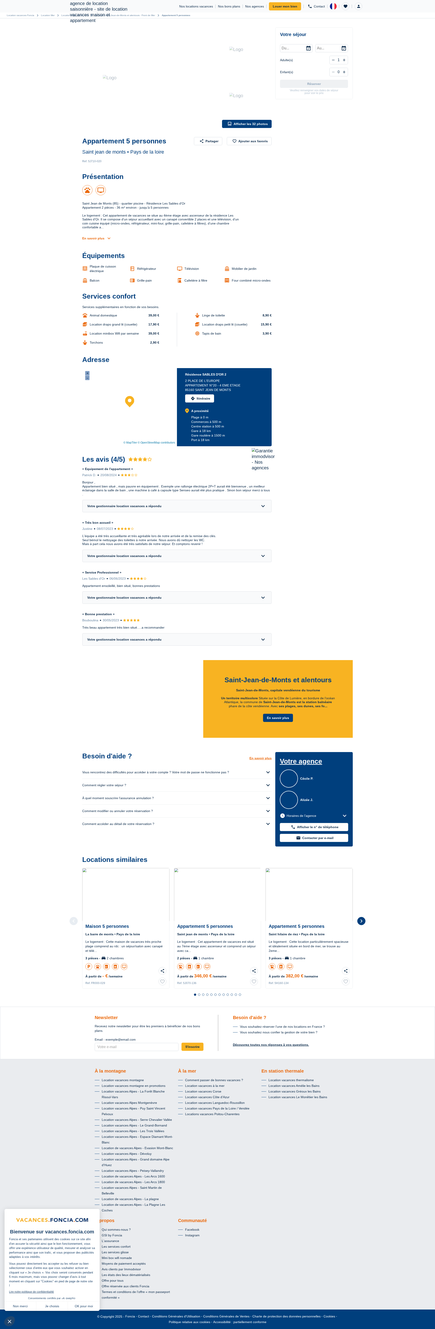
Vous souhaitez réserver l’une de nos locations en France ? (282, 1026)
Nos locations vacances (196, 6)
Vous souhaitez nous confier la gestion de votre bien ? (278, 1032)
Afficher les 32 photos (251, 124)
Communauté (192, 1220)
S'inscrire (192, 1047)
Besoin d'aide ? (249, 1017)
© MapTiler (130, 442)
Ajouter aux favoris (253, 141)
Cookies (329, 1316)
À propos (104, 1220)
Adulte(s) (286, 60)
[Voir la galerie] (151, 77)
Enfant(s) (286, 72)
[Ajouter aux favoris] (162, 981)
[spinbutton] (339, 60)
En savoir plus (93, 238)
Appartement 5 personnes (176, 15)
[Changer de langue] (333, 6)
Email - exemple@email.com (115, 1039)
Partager (211, 141)
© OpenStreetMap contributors (156, 442)
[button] (345, 6)
